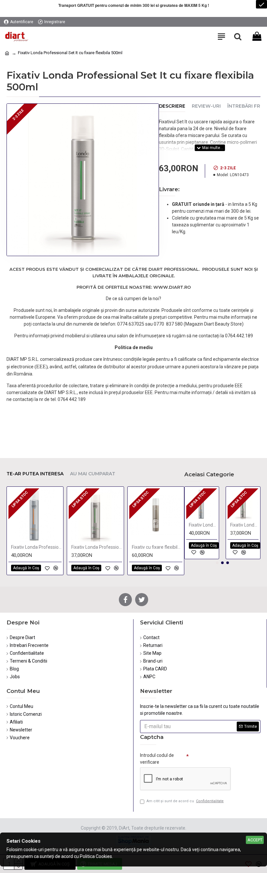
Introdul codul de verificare (157, 759)
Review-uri (206, 106)
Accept (254, 839)
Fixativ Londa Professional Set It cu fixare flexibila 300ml (96, 547)
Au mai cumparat (92, 474)
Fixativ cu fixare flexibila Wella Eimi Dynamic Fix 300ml (157, 547)
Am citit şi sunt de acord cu (185, 801)
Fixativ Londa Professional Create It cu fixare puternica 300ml (36, 547)
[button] (217, 562)
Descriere (172, 106)
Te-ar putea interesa (35, 474)
